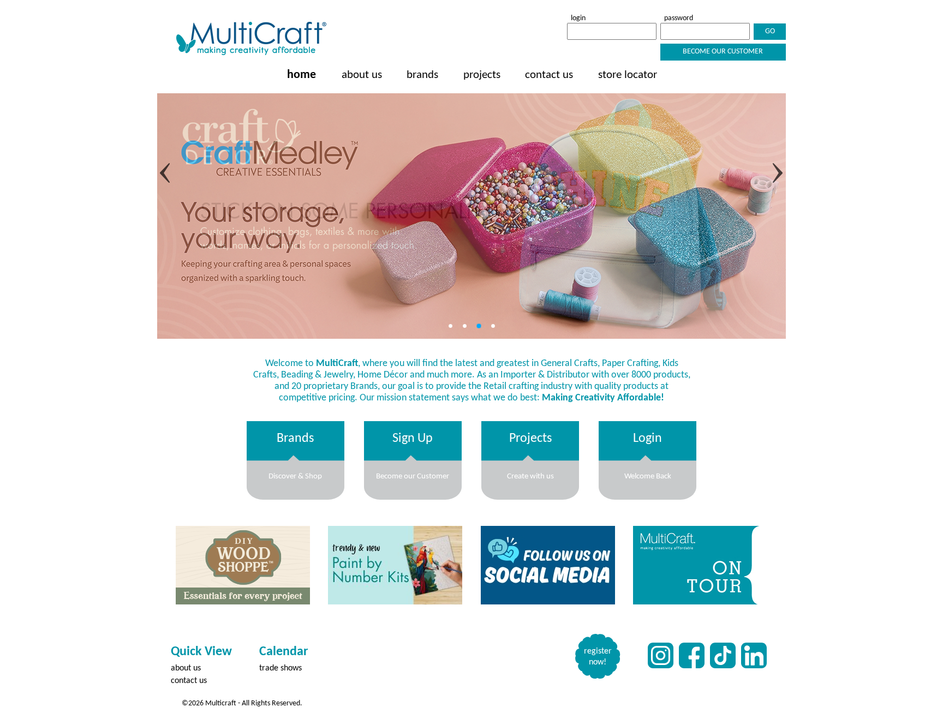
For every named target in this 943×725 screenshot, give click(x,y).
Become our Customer (723, 51)
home (301, 75)
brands (422, 75)
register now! (598, 657)
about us (362, 75)
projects (481, 75)
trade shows (280, 668)
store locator (627, 75)
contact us (549, 75)
